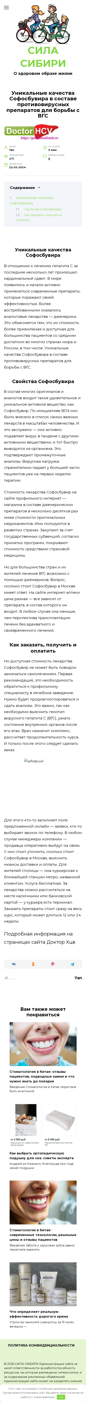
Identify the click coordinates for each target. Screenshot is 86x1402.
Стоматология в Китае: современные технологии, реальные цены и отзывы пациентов (43, 1234)
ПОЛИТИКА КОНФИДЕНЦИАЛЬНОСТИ (41, 1345)
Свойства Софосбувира (42, 209)
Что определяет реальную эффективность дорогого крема (39, 1314)
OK (61, 1397)
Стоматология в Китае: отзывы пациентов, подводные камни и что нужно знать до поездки (42, 1076)
